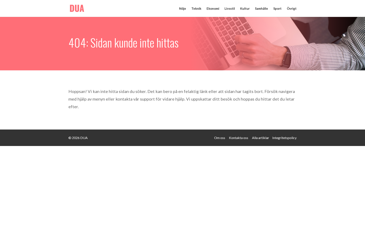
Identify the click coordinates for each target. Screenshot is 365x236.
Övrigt (292, 8)
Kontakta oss (238, 138)
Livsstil (230, 8)
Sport (277, 8)
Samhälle (261, 8)
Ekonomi (213, 8)
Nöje (182, 8)
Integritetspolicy (284, 138)
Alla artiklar (260, 138)
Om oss (219, 138)
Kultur (245, 8)
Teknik (196, 8)
